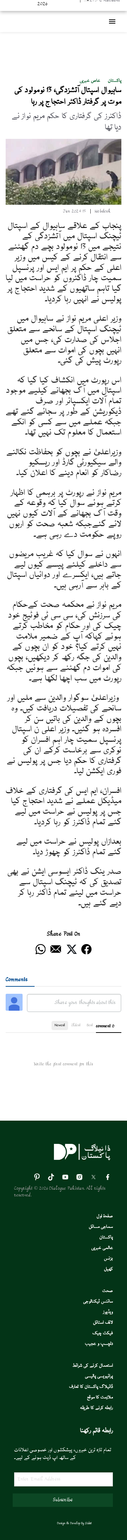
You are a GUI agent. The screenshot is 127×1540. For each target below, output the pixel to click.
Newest (60, 1025)
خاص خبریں (90, 81)
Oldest (75, 1025)
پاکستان (114, 81)
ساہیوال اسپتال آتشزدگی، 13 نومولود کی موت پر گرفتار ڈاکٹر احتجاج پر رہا (67, 96)
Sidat (88, 1523)
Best (90, 1025)
